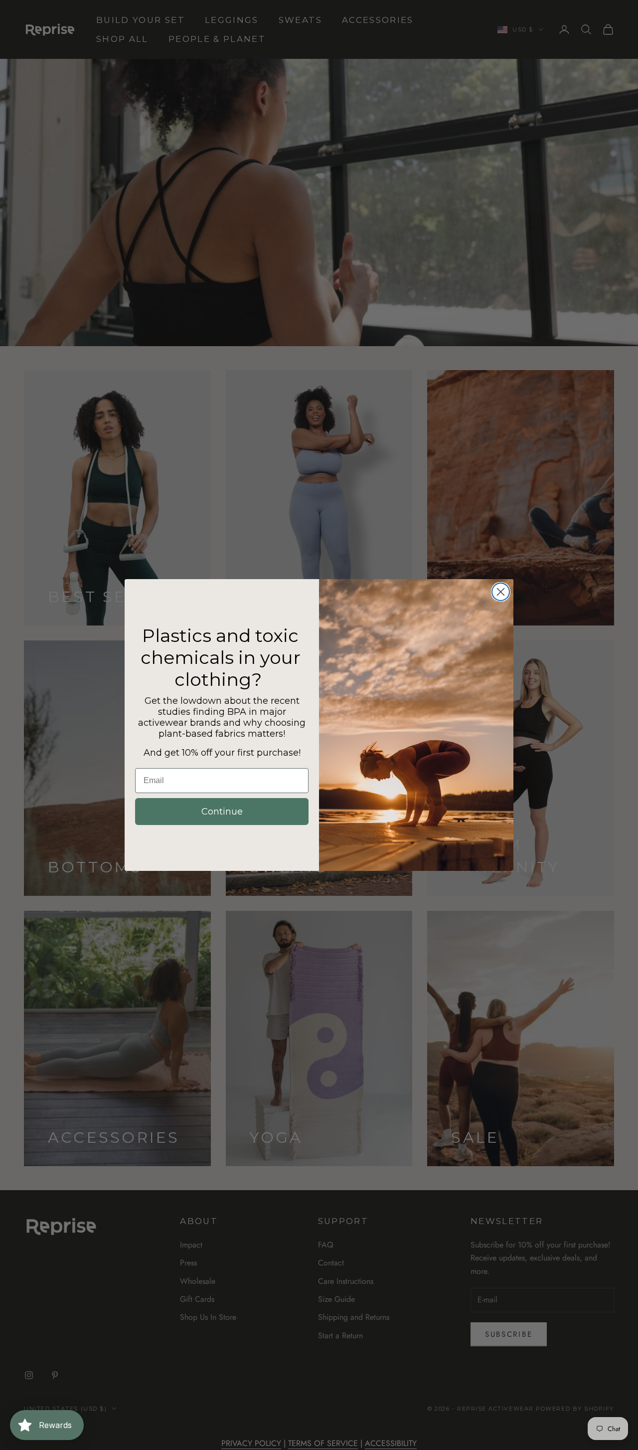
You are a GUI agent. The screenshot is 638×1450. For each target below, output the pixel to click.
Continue (222, 811)
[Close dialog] (500, 592)
